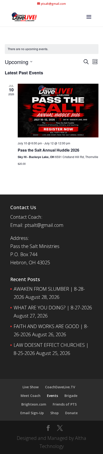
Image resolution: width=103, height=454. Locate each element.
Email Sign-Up (32, 413)
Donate (71, 413)
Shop (54, 413)
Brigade (70, 395)
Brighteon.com (33, 404)
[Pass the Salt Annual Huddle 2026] (58, 111)
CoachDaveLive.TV (60, 387)
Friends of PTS (65, 404)
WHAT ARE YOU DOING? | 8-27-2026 (53, 307)
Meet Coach (30, 395)
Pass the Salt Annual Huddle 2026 (48, 150)
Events (52, 395)
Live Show (31, 387)
